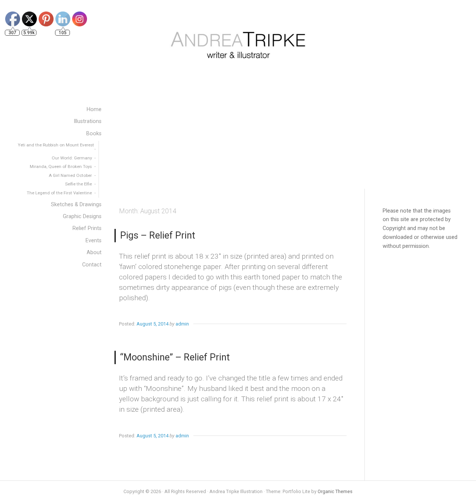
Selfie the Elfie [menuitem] (78, 184)
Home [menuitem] (94, 109)
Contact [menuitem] (92, 265)
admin (182, 324)
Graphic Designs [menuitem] (82, 216)
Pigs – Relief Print (157, 235)
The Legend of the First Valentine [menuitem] (59, 192)
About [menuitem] (94, 252)
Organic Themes (335, 491)
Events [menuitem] (94, 240)
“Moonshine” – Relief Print (175, 357)
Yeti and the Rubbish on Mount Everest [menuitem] (56, 145)
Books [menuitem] (94, 133)
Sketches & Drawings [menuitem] (76, 204)
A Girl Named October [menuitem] (70, 175)
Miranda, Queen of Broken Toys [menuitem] (61, 166)
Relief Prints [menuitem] (87, 228)
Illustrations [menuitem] (88, 121)
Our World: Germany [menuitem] (72, 158)
